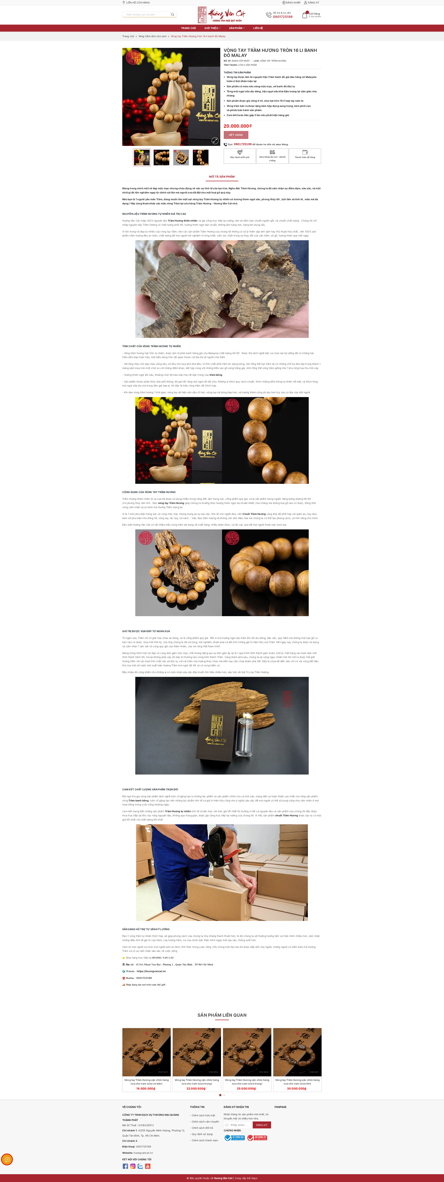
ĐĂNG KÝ (261, 1125)
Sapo (254, 1178)
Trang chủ (188, 28)
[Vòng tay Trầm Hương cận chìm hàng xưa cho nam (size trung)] (197, 1052)
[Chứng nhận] (234, 1138)
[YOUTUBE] (148, 1166)
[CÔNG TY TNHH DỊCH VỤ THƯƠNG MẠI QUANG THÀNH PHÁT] (222, 15)
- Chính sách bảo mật (202, 1115)
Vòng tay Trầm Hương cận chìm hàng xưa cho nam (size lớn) (297, 1081)
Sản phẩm (236, 28)
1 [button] (220, 1095)
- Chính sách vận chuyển (204, 1121)
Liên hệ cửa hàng (138, 2)
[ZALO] (140, 1166)
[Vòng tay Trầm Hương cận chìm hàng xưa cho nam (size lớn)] (297, 1052)
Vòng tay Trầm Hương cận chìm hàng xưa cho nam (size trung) (197, 1081)
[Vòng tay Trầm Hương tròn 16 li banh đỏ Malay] (215, 140)
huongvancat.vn (143, 1152)
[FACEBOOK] (125, 1166)
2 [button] (224, 1095)
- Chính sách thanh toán (204, 1140)
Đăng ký (313, 2)
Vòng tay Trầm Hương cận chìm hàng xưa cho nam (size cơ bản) (146, 1081)
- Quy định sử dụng (201, 1134)
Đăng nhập (293, 2)
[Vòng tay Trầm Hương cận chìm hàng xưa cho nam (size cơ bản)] (146, 1052)
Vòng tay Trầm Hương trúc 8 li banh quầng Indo (46, 1168)
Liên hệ (258, 28)
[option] (171, 97)
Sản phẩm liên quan (222, 1015)
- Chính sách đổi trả (201, 1127)
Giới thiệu (211, 28)
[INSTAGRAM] (133, 1166)
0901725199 (283, 17)
